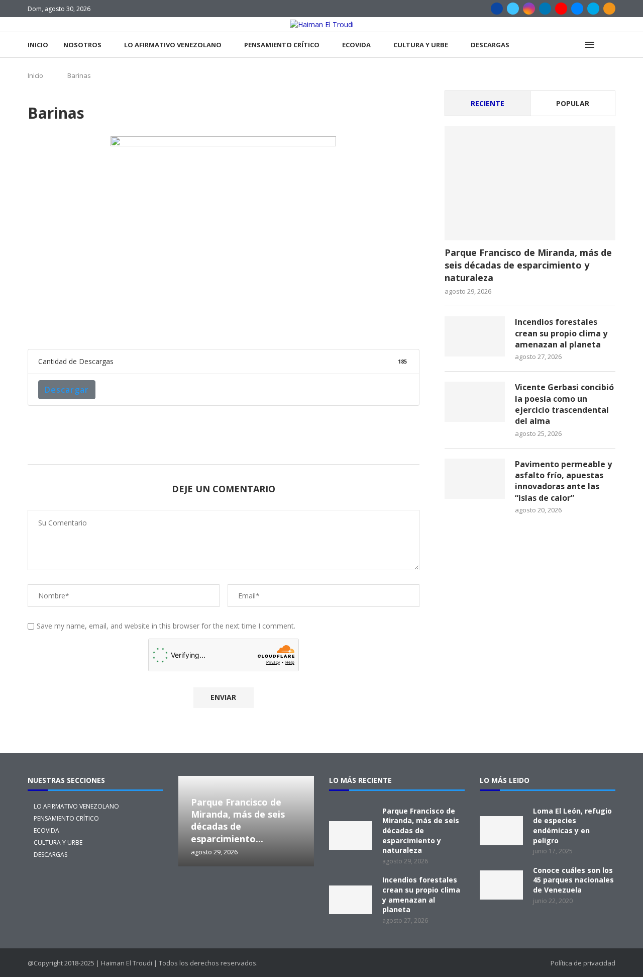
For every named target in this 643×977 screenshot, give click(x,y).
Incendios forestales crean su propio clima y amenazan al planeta (561, 333)
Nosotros (82, 44)
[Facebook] (497, 9)
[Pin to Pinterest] (176, 325)
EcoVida (356, 44)
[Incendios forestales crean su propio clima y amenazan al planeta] (475, 336)
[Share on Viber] (369, 325)
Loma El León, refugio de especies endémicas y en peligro (572, 825)
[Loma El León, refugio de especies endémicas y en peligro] (501, 830)
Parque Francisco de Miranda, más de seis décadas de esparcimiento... (238, 820)
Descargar (67, 389)
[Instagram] (529, 9)
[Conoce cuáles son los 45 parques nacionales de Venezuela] (501, 885)
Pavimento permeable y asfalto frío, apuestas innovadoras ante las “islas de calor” (563, 481)
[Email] (577, 9)
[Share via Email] (393, 325)
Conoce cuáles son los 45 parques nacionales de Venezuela (573, 880)
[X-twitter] (197, 894)
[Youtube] (561, 9)
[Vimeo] (593, 9)
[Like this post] (105, 325)
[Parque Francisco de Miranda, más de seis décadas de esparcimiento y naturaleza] (530, 183)
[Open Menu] (589, 44)
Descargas (490, 44)
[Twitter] (513, 9)
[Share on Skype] (345, 325)
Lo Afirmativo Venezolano (173, 44)
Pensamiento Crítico (281, 44)
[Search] (610, 45)
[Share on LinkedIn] (200, 325)
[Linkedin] (545, 9)
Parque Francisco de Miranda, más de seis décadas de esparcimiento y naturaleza (528, 265)
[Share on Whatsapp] (272, 325)
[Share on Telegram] (296, 325)
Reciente (487, 103)
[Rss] (609, 9)
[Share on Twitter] (152, 325)
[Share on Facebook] (128, 325)
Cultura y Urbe (420, 44)
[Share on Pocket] (320, 325)
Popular (572, 103)
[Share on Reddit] (248, 325)
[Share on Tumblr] (224, 325)
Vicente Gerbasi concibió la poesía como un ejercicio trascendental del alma (564, 404)
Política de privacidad (583, 962)
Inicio (38, 44)
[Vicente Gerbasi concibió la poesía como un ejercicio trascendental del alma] (475, 402)
